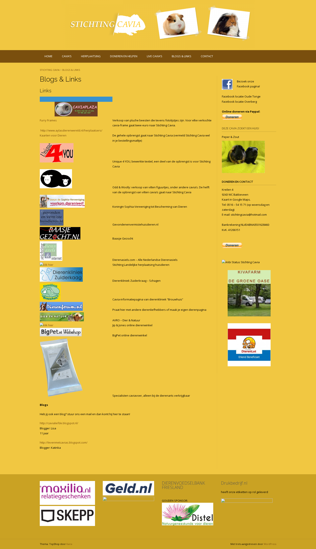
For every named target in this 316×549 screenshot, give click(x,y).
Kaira (69, 544)
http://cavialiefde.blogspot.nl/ (59, 423)
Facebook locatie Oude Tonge (241, 96)
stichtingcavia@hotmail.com (249, 215)
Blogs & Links (181, 56)
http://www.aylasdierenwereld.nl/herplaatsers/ (71, 130)
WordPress (270, 544)
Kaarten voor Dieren (53, 135)
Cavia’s (67, 56)
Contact (207, 56)
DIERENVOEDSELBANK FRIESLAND (183, 485)
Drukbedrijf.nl (234, 483)
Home (48, 56)
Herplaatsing (91, 56)
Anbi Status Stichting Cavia (242, 262)
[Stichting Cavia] (158, 24)
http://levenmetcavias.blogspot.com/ (63, 442)
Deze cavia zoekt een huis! (240, 128)
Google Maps (241, 199)
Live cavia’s (154, 56)
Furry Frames (48, 120)
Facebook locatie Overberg (239, 102)
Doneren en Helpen (123, 56)
